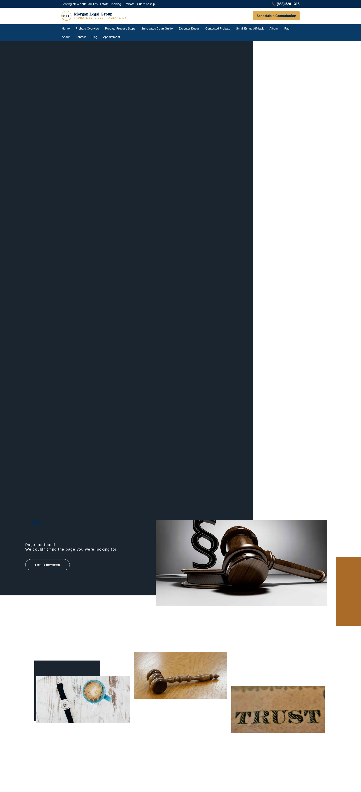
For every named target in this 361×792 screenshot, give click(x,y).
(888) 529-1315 (288, 4)
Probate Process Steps (120, 28)
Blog (94, 37)
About (66, 37)
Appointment (111, 37)
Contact (80, 37)
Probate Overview (87, 28)
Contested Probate (217, 28)
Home (66, 28)
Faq (287, 28)
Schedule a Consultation (276, 16)
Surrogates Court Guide (157, 28)
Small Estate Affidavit (250, 28)
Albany (273, 28)
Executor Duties (189, 28)
